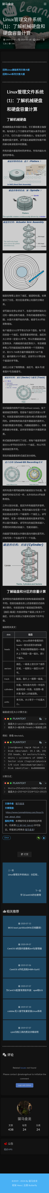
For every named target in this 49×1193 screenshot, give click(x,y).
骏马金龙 (20, 804)
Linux (38, 40)
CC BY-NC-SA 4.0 (24, 825)
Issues (23, 1068)
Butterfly (33, 1185)
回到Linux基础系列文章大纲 (16, 70)
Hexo (19, 1185)
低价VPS (8, 1149)
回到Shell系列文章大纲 (14, 74)
